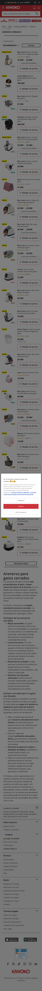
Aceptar (21, 506)
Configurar (21, 500)
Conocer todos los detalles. (20, 492)
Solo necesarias (21, 512)
